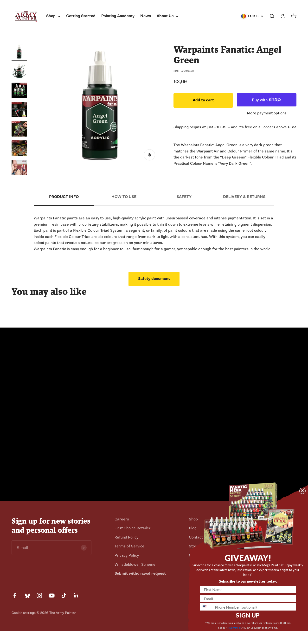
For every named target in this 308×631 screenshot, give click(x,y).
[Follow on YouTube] (51, 595)
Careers (122, 519)
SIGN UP (248, 615)
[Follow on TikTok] (64, 595)
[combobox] (206, 607)
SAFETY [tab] (184, 196)
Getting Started (81, 15)
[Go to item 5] (19, 129)
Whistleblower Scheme (135, 564)
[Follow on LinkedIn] (76, 595)
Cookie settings (24, 613)
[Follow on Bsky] (27, 595)
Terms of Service (129, 546)
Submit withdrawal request (140, 573)
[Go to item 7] (19, 168)
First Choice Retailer (133, 528)
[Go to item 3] (19, 91)
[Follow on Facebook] (15, 595)
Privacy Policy (127, 555)
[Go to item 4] (19, 110)
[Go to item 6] (19, 148)
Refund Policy (126, 537)
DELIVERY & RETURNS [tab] (244, 196)
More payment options (267, 113)
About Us (165, 15)
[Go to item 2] (19, 71)
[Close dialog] (302, 491)
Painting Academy (118, 15)
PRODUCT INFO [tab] (64, 196)
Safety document (154, 278)
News (145, 15)
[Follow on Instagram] (39, 595)
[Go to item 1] (19, 52)
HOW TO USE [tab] (123, 196)
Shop (51, 15)
